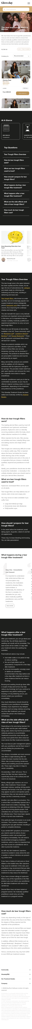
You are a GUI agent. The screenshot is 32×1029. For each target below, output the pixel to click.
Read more (10, 605)
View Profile (22, 93)
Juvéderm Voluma (21, 334)
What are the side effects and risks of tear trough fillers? (15, 203)
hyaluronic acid (11, 305)
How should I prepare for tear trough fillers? (15, 178)
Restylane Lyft (9, 334)
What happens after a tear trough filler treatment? (14, 194)
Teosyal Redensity (17, 336)
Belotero (4, 336)
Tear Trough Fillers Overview (15, 154)
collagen (27, 288)
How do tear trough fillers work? (14, 161)
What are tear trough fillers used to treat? (14, 169)
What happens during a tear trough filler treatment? (15, 186)
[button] (16, 10)
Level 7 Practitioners (24, 49)
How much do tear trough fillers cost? (14, 211)
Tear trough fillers (7, 298)
